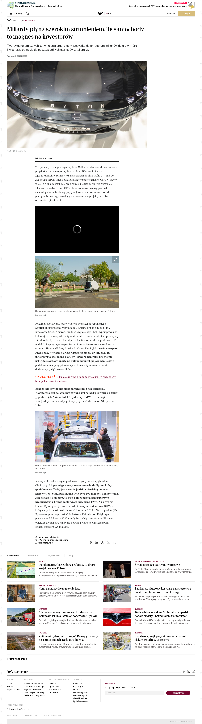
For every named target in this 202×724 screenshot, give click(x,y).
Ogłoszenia (54, 686)
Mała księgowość (81, 692)
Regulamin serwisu (32, 689)
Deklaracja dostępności (34, 695)
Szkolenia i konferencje (18, 709)
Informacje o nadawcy (34, 692)
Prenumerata (55, 689)
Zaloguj (186, 13)
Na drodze (30, 20)
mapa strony (12, 715)
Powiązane (13, 555)
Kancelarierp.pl (80, 695)
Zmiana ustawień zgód (34, 686)
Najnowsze (53, 555)
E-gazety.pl (78, 686)
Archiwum (53, 692)
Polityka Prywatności (33, 683)
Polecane (33, 555)
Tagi (71, 555)
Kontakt (10, 686)
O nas (9, 683)
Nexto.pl (76, 689)
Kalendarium (31, 715)
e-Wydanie (170, 13)
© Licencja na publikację (47, 537)
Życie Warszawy (80, 701)
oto (108, 13)
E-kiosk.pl (77, 683)
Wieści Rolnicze (80, 698)
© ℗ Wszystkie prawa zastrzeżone (51, 540)
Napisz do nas (13, 689)
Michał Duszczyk (43, 158)
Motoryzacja (18, 20)
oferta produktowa (52, 715)
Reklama (53, 683)
